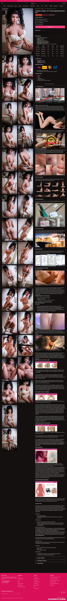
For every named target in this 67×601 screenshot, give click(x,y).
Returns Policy (36, 580)
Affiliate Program (20, 585)
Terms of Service (36, 588)
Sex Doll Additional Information (54, 580)
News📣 (19, 580)
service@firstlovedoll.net (6, 580)
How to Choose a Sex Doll (54, 578)
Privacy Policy (36, 583)
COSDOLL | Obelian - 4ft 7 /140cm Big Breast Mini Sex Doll (47, 8)
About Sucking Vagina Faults (54, 583)
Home (36, 8)
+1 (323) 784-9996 (6, 581)
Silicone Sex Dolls (20, 583)
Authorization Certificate (21, 586)
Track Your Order (36, 585)
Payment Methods (36, 578)
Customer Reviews (20, 578)
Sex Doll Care (52, 585)
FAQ (34, 586)
